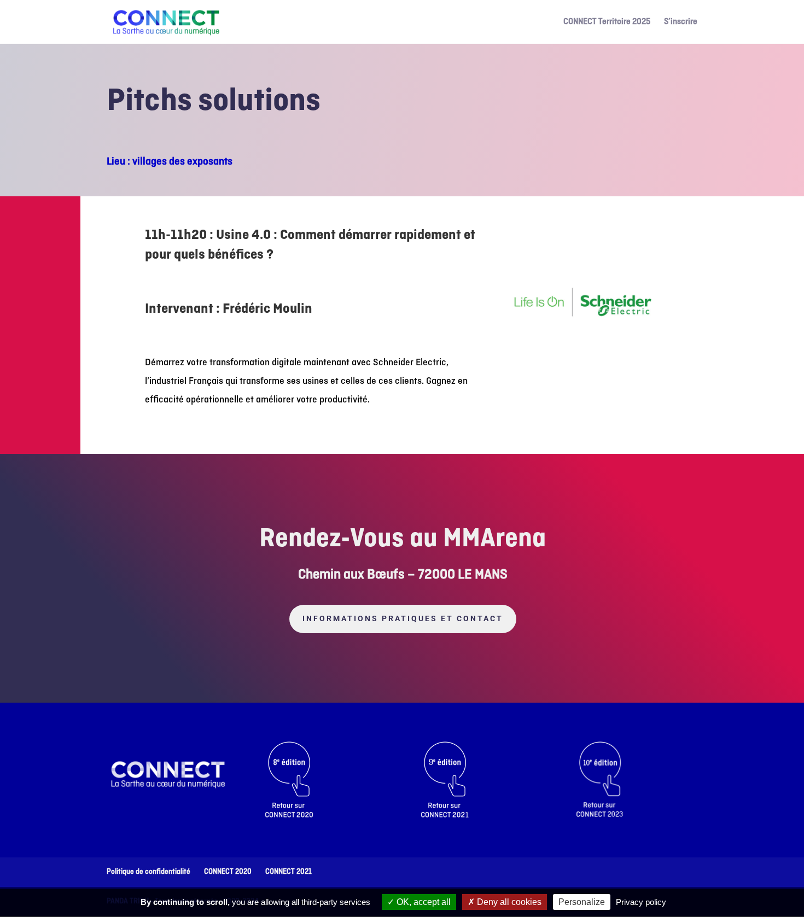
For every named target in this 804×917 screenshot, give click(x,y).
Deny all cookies (508, 902)
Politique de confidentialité (148, 872)
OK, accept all (422, 902)
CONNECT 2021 (288, 872)
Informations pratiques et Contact (402, 618)
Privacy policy (641, 902)
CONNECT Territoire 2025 (606, 22)
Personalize (581, 902)
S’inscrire (680, 22)
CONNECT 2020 (228, 872)
